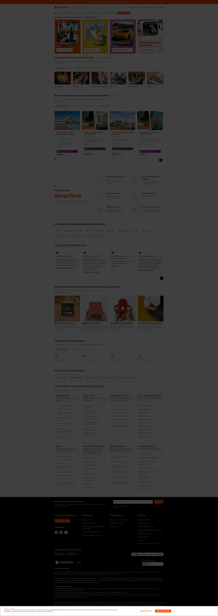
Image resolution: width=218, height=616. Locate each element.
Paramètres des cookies (146, 611)
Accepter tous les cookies (163, 611)
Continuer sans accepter (9, 608)
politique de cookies (29, 611)
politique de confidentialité (45, 611)
